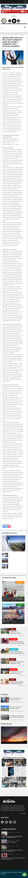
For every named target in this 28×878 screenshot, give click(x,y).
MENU (14, 16)
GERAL (12, 629)
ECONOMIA (14, 649)
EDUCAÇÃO (20, 582)
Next (25, 13)
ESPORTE (20, 604)
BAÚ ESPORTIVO (7, 620)
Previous (2, 13)
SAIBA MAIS (23, 813)
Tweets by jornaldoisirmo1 (7, 864)
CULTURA (13, 639)
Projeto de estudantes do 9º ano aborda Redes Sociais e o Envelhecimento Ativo (13, 598)
